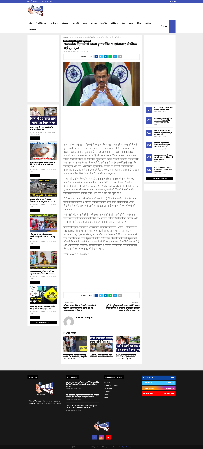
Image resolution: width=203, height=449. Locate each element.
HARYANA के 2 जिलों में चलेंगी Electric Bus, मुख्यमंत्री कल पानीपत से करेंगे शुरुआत (126, 357)
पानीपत (53, 23)
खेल (123, 23)
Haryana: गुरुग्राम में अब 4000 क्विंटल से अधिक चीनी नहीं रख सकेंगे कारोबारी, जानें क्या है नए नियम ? (82, 384)
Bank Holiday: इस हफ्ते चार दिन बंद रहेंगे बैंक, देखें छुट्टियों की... (42, 307)
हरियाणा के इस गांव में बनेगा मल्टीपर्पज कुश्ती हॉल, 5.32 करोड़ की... (42, 236)
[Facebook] (162, 26)
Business (107, 392)
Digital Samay (126, 447)
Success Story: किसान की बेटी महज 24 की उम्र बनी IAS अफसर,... (43, 273)
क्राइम (85, 23)
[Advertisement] (101, 126)
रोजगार (94, 23)
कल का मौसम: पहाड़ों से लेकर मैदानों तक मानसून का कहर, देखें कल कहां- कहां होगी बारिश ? (82, 396)
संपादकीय (32, 29)
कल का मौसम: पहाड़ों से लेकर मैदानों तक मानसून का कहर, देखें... (43, 200)
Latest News (86, 40)
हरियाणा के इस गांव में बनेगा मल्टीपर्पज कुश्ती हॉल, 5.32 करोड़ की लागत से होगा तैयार (81, 407)
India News (79, 40)
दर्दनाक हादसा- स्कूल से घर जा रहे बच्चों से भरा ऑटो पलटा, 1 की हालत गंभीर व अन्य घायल (75, 357)
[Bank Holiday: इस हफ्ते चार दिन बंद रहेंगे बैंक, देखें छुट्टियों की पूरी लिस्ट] (43, 295)
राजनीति (76, 23)
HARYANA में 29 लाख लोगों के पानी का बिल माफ (41, 128)
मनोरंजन (148, 23)
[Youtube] (166, 26)
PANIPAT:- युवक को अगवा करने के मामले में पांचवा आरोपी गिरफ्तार (101, 356)
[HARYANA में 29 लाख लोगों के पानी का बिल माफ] (43, 116)
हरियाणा (65, 23)
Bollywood (108, 388)
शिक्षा (139, 23)
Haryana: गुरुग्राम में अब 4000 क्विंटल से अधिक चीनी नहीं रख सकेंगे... (42, 164)
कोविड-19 (114, 23)
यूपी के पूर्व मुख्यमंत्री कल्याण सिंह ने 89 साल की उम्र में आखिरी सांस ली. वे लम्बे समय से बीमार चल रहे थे (123, 308)
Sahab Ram (36, 169)
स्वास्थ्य (130, 23)
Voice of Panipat (70, 51)
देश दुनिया (103, 23)
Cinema (107, 395)
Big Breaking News (69, 40)
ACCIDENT (107, 382)
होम (30, 23)
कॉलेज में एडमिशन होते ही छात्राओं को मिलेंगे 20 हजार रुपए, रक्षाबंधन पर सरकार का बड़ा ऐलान (79, 308)
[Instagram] (164, 26)
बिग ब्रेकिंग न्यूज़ (41, 23)
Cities (106, 398)
